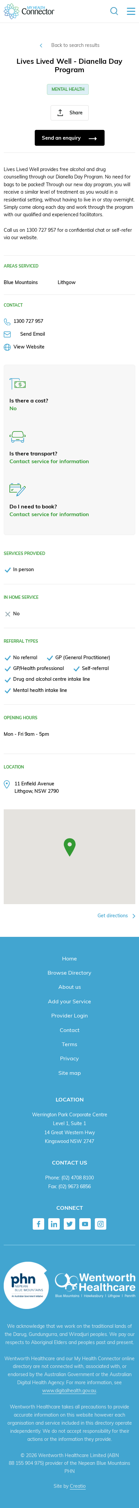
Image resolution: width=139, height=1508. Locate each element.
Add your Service (69, 1001)
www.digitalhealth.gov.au (69, 1391)
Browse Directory (69, 972)
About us (69, 986)
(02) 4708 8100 (77, 1177)
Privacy (69, 1058)
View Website (29, 347)
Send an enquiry (62, 138)
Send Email (32, 334)
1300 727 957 (28, 321)
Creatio (78, 1486)
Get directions (113, 916)
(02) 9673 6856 (74, 1186)
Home (69, 958)
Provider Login (69, 1015)
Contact (70, 1030)
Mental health (68, 89)
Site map (69, 1072)
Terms (69, 1044)
